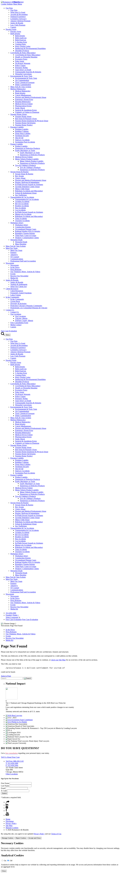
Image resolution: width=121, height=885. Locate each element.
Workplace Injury (16, 223)
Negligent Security (22, 136)
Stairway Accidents (22, 140)
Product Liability (16, 144)
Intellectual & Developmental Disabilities (30, 48)
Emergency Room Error (24, 99)
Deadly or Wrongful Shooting (26, 57)
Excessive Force (21, 59)
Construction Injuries (23, 227)
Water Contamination (23, 85)
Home (8, 819)
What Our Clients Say (18, 287)
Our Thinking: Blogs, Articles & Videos (25, 272)
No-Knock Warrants (22, 63)
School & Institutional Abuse (26, 193)
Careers (13, 27)
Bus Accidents (20, 208)
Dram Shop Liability (22, 133)
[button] (7, 802)
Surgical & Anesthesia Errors (26, 110)
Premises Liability (17, 127)
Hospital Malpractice (23, 102)
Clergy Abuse (20, 178)
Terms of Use (56, 834)
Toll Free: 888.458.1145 (15, 761)
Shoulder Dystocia (22, 51)
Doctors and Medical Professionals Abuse (30, 97)
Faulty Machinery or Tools (25, 150)
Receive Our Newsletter (19, 276)
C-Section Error (21, 42)
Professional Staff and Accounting (23, 261)
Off (11, 861)
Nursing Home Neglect (23, 125)
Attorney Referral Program (20, 21)
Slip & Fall (19, 138)
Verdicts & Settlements (18, 284)
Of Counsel (14, 257)
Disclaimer (10, 821)
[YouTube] (7, 815)
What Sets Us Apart (17, 12)
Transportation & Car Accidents (22, 197)
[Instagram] (7, 808)
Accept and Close (34, 838)
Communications (16, 259)
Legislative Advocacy (18, 19)
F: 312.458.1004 (12, 765)
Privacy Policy (11, 823)
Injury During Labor (22, 46)
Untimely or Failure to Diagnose (27, 112)
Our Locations (15, 314)
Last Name (5, 786)
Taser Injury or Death (23, 70)
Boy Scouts (19, 176)
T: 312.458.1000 (12, 763)
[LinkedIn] (7, 805)
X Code (4, 791)
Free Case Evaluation (9, 331)
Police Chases (20, 65)
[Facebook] (6, 811)
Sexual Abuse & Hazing (19, 172)
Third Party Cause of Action (25, 236)
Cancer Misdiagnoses (23, 95)
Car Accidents (20, 210)
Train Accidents (21, 219)
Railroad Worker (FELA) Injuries (27, 231)
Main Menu (17, 4)
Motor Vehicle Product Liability (27, 159)
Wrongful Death (16, 240)
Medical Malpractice (18, 89)
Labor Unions (15, 295)
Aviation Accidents (22, 201)
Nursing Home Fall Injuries (25, 123)
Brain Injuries (20, 93)
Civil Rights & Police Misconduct (23, 53)
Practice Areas (11, 29)
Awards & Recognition (19, 14)
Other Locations (12, 774)
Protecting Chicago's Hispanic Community (26, 306)
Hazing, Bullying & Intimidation (27, 182)
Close (4, 871)
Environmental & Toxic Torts (21, 76)
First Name (5, 783)
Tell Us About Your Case (10, 757)
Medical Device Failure (24, 104)
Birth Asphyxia (20, 38)
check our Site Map (58, 660)
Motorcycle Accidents (23, 214)
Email (3, 788)
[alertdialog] (60, 857)
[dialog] (60, 836)
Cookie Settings (7, 4)
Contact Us (10, 310)
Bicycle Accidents (22, 204)
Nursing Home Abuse (18, 114)
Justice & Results (16, 23)
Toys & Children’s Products (25, 165)
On (5, 861)
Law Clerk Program (17, 25)
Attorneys (14, 255)
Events (12, 274)
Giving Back (15, 301)
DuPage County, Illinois (24, 321)
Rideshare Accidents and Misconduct (29, 191)
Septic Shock (20, 108)
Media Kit (14, 278)
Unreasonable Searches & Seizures (28, 72)
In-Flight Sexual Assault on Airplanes (29, 184)
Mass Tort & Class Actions (16, 246)
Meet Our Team (11, 248)
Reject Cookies (21, 838)
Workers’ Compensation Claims (27, 238)
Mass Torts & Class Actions (20, 87)
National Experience (18, 17)
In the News (14, 267)
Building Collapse (22, 131)
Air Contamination (22, 80)
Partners (13, 253)
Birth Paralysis (20, 40)
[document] (60, 857)
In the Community (12, 297)
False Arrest (19, 61)
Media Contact (15, 325)
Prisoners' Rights (21, 68)
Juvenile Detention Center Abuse (27, 187)
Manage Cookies (12, 828)
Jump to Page (6, 676)
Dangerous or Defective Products (27, 148)
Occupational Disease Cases (25, 229)
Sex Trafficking (21, 195)
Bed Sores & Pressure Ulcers (26, 119)
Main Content (18, 2)
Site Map (9, 826)
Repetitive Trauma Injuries (25, 233)
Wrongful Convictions (23, 74)
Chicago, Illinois (21, 318)
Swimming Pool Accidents (25, 142)
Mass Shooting (20, 244)
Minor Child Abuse (22, 189)
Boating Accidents (22, 206)
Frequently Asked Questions (21, 293)
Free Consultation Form (19, 323)
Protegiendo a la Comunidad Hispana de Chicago (28, 308)
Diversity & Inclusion (18, 304)
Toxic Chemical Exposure (25, 82)
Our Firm (9, 8)
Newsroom (10, 263)
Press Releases (15, 270)
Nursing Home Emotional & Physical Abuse (31, 121)
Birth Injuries (15, 34)
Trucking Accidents (22, 221)
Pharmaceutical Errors (23, 106)
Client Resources (12, 289)
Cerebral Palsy (20, 44)
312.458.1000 (11, 613)
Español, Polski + (12, 615)
